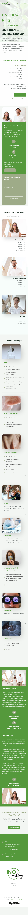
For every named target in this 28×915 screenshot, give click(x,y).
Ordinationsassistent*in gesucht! (14, 60)
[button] (13, 198)
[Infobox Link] (13, 144)
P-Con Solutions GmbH (16, 899)
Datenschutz (13, 883)
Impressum (13, 885)
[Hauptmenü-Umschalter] (25, 4)
